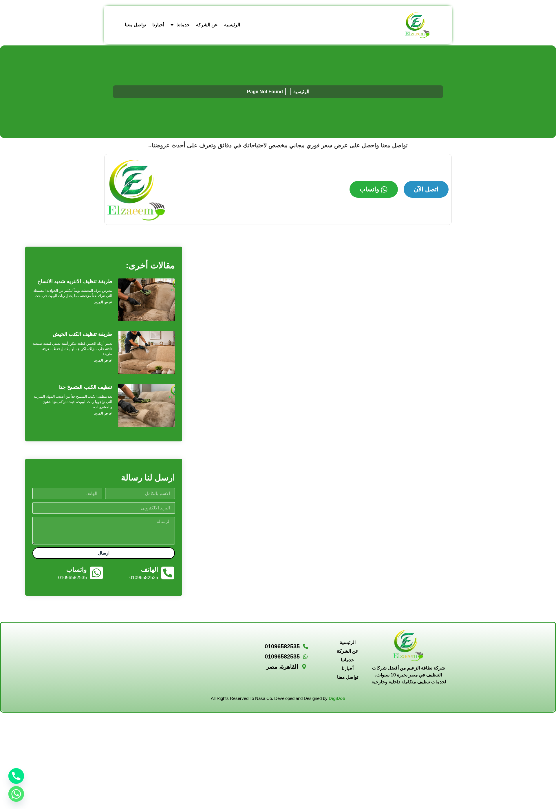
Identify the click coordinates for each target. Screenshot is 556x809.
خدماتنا (183, 24)
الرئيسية (232, 24)
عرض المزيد (103, 302)
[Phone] (16, 776)
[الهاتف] (167, 573)
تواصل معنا (135, 24)
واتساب (369, 189)
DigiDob (337, 698)
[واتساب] (96, 573)
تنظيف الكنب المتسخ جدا (85, 387)
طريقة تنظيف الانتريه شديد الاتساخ (74, 281)
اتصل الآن (426, 189)
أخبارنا (158, 24)
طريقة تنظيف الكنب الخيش (82, 334)
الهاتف (149, 569)
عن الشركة (207, 24)
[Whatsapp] (16, 794)
